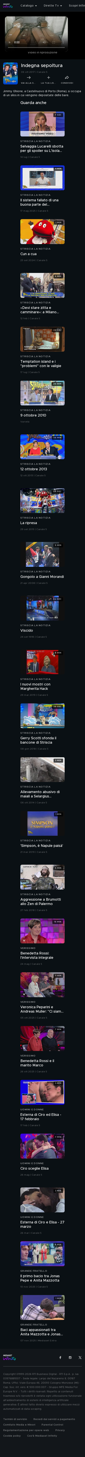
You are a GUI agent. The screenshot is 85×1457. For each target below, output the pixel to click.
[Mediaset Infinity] (8, 5)
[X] (80, 1357)
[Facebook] (60, 1357)
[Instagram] (70, 1357)
